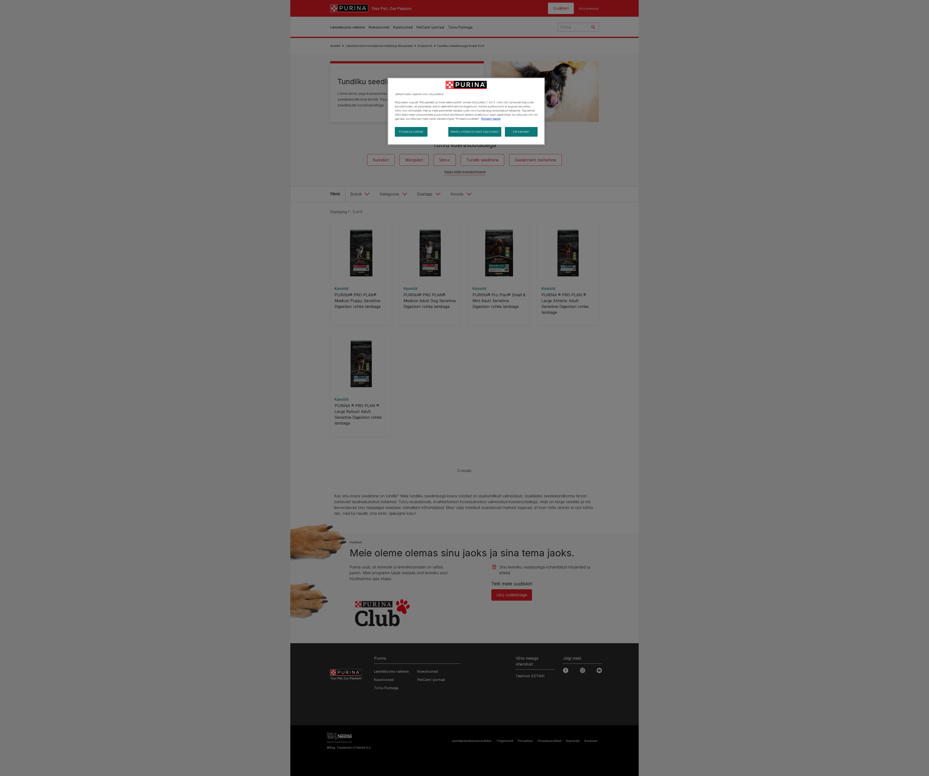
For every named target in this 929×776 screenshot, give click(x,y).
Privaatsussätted (411, 131)
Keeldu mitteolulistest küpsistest (475, 131)
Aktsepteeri (521, 131)
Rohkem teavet (491, 118)
